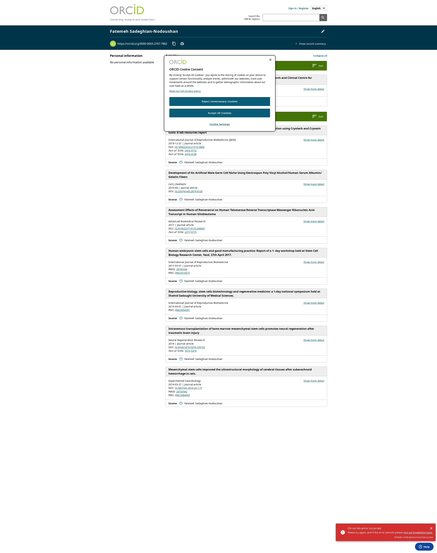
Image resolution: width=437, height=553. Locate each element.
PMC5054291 (182, 310)
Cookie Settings (220, 124)
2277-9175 (190, 232)
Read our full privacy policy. (185, 91)
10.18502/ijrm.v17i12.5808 (189, 147)
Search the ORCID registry (252, 17)
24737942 (181, 391)
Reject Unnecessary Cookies (219, 101)
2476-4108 (190, 154)
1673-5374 (190, 350)
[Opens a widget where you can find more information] (424, 547)
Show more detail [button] (314, 89)
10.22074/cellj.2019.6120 (188, 191)
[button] (320, 55)
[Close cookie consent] (270, 59)
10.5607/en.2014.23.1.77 (188, 388)
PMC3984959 (182, 395)
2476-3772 (190, 150)
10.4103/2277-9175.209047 (189, 228)
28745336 (181, 269)
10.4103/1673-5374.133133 (189, 347)
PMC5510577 (182, 272)
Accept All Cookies (219, 113)
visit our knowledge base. (418, 532)
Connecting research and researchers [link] (132, 19)
